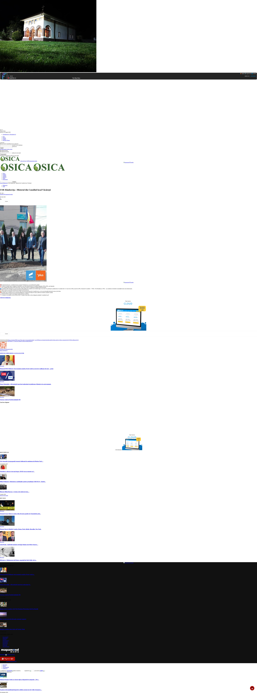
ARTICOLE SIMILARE (6, 353)
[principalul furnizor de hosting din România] (22, 670)
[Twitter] (17, 201)
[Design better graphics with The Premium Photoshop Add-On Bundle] (3, 606)
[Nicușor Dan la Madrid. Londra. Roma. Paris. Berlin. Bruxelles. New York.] (7, 525)
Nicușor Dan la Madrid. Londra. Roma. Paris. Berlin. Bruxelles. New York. (20, 529)
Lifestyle (4, 177)
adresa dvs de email (16, 153)
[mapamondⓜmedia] (128, 162)
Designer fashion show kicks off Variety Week (12, 629)
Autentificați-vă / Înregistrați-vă (9, 134)
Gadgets (4, 175)
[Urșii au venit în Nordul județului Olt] (7, 395)
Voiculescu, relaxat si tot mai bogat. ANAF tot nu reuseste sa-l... (17, 471)
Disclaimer (5, 664)
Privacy (4, 666)
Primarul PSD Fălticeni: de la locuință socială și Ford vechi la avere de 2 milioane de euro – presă (26, 368)
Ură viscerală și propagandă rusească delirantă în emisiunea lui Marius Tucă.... (21, 461)
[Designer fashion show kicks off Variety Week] (3, 626)
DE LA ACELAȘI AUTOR (18, 353)
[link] (5, 297)
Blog (4, 136)
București (2, 366)
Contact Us (5, 668)
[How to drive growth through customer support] (3, 616)
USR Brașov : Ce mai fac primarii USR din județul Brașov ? (20, 341)
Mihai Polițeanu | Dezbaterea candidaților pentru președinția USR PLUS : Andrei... (23, 481)
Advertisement (6, 667)
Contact (4, 139)
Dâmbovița (5, 183)
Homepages (5, 179)
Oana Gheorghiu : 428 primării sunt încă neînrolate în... (15, 584)
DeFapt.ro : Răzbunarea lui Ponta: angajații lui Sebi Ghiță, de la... (18, 560)
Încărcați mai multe (4, 495)
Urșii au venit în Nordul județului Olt (10, 399)
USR (4, 186)
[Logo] (16, 171)
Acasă (1, 183)
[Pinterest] (22, 201)
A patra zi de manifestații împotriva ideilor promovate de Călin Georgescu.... (21, 689)
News (4, 173)
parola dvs (14, 146)
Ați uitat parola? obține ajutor (6, 149)
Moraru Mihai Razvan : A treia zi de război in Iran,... (14, 491)
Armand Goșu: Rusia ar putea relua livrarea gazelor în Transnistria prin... (20, 513)
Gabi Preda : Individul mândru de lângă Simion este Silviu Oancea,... (19, 544)
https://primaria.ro (3, 350)
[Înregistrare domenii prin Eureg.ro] (32, 670)
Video (4, 178)
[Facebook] (13, 201)
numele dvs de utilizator (17, 145)
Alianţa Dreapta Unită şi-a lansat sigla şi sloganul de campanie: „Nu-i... (19, 679)
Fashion (4, 174)
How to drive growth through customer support (13, 619)
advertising (7, 654)
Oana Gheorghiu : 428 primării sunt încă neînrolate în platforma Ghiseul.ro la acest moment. (25, 384)
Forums (4, 138)
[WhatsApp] (27, 201)
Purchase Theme (6, 140)
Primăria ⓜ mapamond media (6, 194)
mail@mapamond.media (11, 661)
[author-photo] (3, 347)
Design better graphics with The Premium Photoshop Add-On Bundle (19, 609)
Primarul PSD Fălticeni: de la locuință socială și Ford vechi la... (17, 574)
